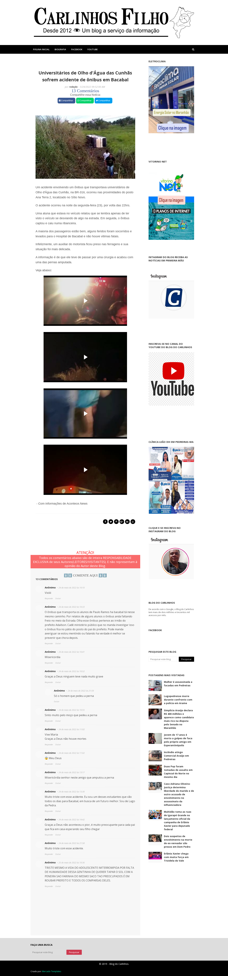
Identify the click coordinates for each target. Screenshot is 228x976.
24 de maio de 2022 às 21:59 (81, 690)
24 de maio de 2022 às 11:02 (72, 729)
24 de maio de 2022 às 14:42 (72, 819)
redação (73, 86)
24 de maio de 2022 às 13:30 (72, 791)
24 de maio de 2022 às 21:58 (72, 843)
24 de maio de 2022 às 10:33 (72, 606)
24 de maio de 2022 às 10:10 (72, 587)
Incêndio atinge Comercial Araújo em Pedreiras (176, 756)
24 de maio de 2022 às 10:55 (72, 710)
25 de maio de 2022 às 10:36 (72, 862)
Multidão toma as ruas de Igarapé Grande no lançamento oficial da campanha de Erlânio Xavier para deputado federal (177, 820)
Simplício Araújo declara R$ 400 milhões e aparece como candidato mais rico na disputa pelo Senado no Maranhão (179, 719)
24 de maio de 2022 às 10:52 (72, 671)
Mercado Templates (51, 971)
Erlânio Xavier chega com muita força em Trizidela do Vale (176, 857)
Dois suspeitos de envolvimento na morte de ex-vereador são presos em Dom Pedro (178, 841)
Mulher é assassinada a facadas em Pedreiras (178, 683)
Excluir (58, 598)
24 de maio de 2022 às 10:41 (72, 651)
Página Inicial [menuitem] (41, 49)
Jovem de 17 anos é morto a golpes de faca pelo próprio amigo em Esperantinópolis (178, 740)
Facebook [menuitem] (76, 49)
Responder (49, 598)
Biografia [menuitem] (60, 49)
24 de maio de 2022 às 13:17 (72, 772)
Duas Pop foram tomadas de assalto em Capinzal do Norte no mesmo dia (178, 772)
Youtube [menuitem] (92, 49)
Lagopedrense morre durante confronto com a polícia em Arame (178, 700)
